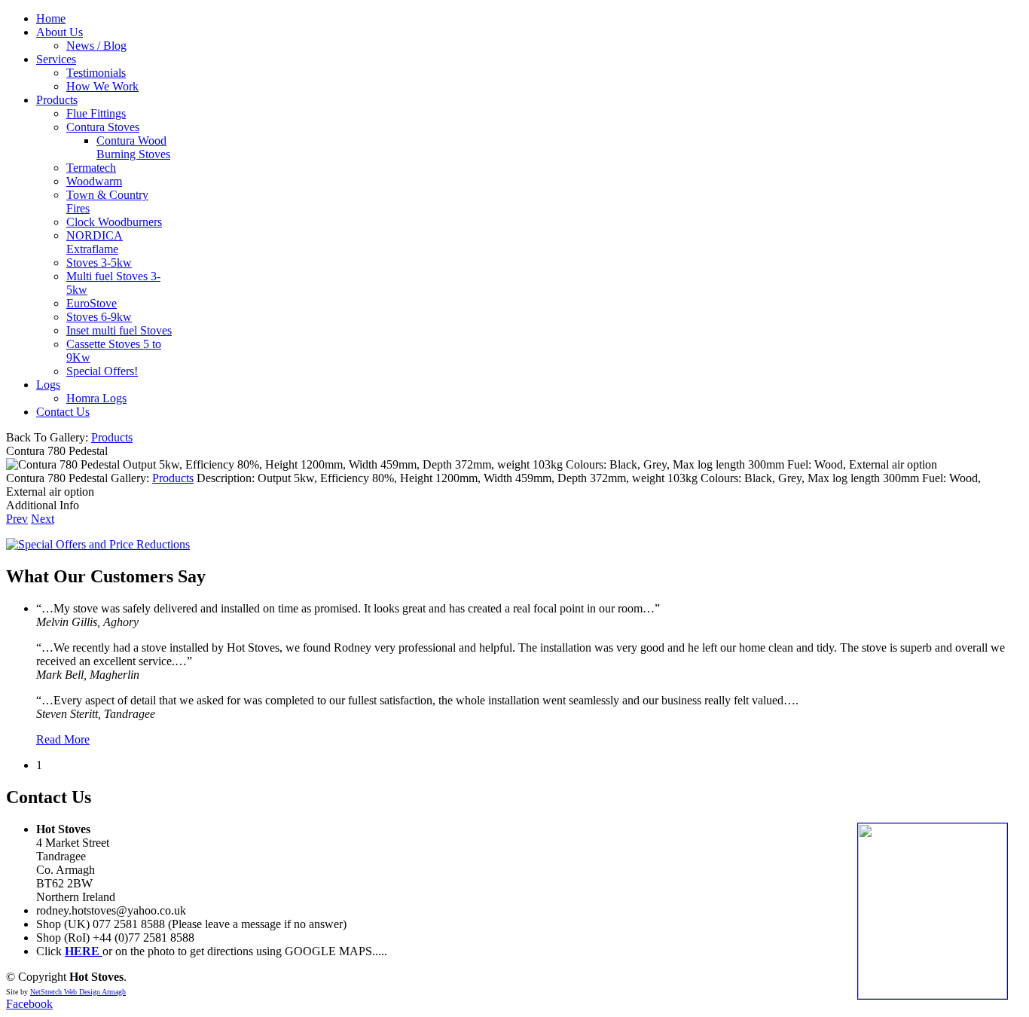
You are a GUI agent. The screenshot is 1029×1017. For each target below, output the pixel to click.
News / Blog (96, 45)
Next (42, 518)
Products (57, 99)
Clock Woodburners (114, 221)
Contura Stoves (102, 127)
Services (56, 59)
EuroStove (91, 303)
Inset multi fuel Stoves (119, 330)
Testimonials (96, 72)
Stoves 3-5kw (99, 262)
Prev (17, 518)
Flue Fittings (96, 113)
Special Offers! (102, 371)
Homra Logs (96, 398)
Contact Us (63, 411)
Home (51, 18)
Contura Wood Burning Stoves (133, 147)
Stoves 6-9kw (99, 316)
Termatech (91, 167)
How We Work (102, 86)
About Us (59, 32)
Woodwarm (94, 181)
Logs (48, 384)
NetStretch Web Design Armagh (78, 992)
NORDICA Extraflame (94, 242)
